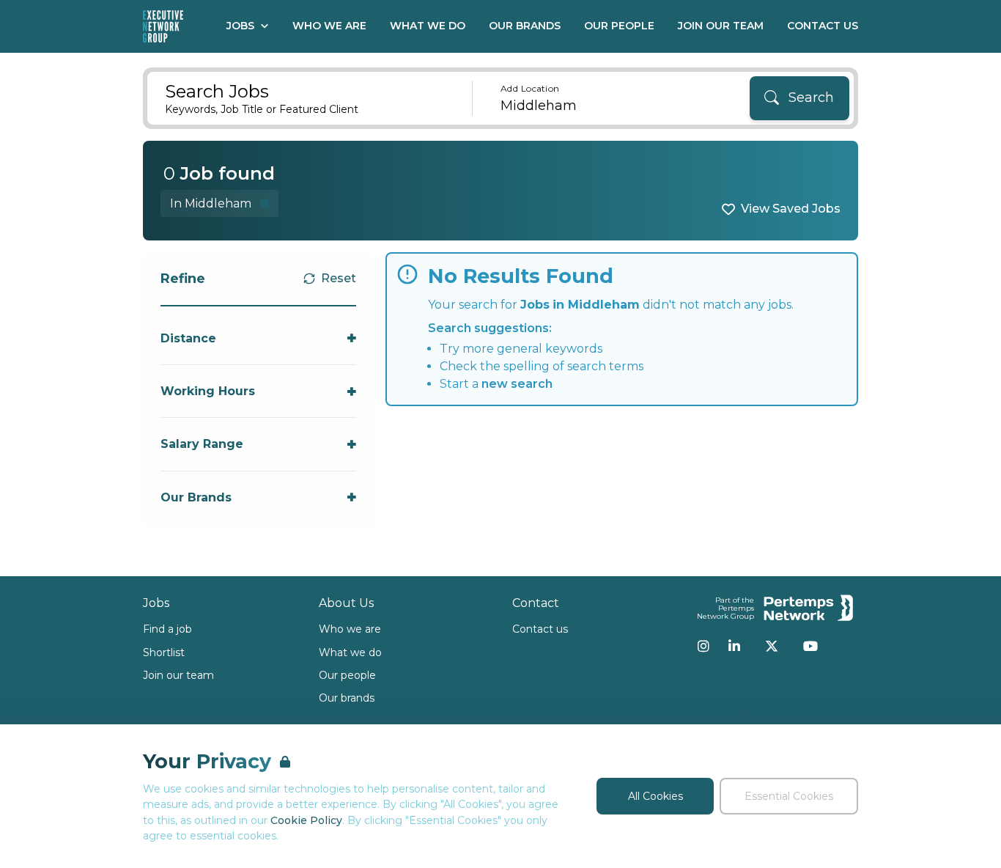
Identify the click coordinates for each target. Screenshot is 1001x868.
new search (517, 384)
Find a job (167, 629)
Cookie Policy (306, 820)
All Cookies (655, 796)
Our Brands (525, 25)
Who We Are (329, 25)
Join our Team (721, 25)
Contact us (540, 629)
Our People (619, 25)
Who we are (350, 629)
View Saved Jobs (791, 209)
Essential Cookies (789, 796)
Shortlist (164, 652)
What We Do (427, 25)
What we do (350, 652)
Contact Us (822, 25)
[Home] (163, 26)
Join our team (178, 675)
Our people (347, 675)
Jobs (240, 25)
